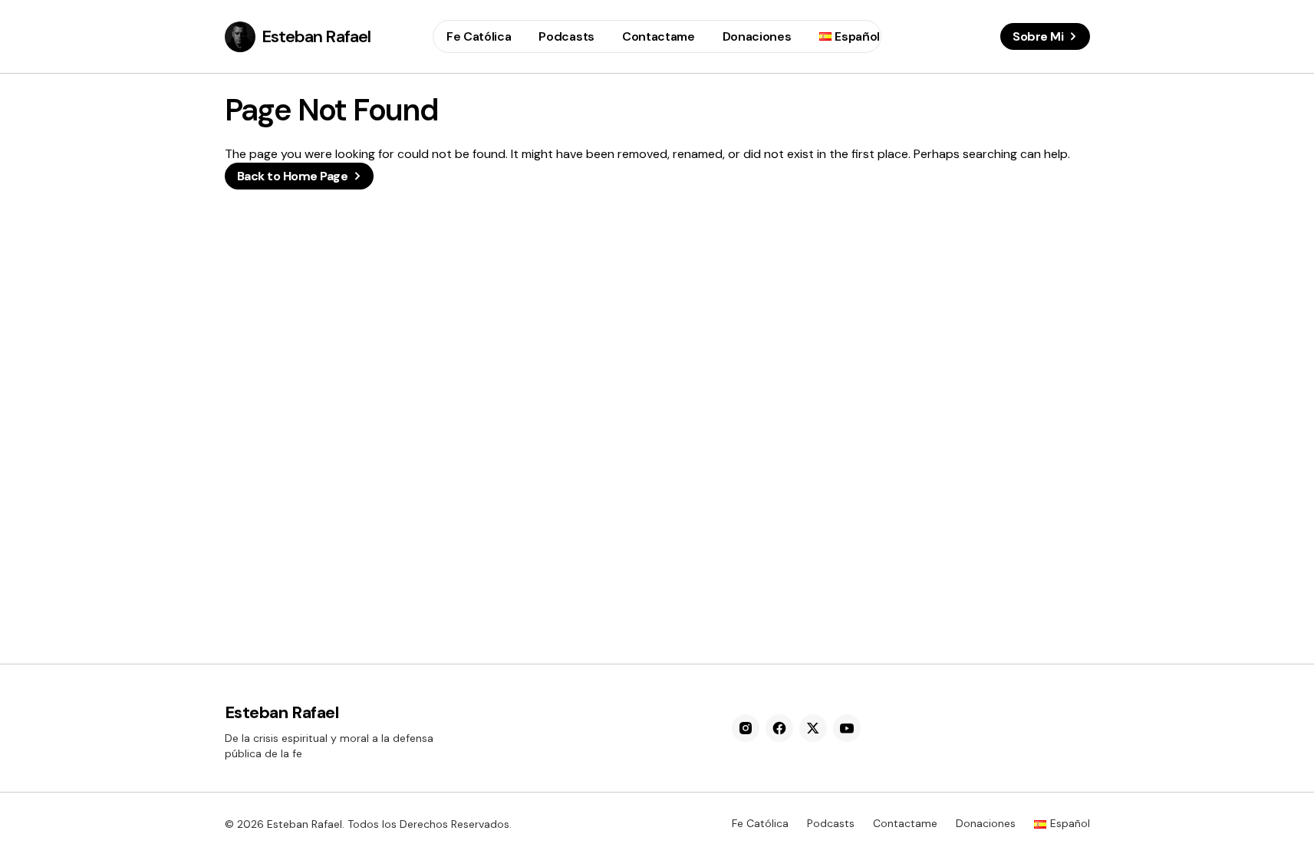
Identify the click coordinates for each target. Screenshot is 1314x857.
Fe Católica (760, 823)
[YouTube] (847, 728)
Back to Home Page (292, 176)
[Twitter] (813, 728)
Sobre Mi (1038, 36)
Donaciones (986, 823)
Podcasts (831, 823)
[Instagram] (745, 728)
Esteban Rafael (316, 36)
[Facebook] (779, 728)
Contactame (905, 823)
